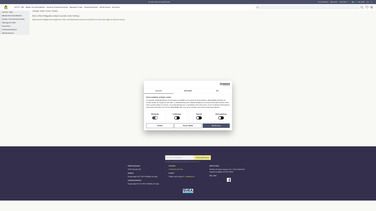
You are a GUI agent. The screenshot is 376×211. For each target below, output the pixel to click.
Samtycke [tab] (158, 91)
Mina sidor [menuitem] (333, 2)
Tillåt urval (188, 126)
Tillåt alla (216, 126)
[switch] (177, 117)
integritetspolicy (195, 161)
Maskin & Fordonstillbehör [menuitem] (12, 16)
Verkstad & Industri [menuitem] (91, 7)
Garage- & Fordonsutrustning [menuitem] (13, 19)
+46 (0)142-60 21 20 (176, 169)
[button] (367, 7)
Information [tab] (188, 91)
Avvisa (160, 126)
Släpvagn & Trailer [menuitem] (76, 7)
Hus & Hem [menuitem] (116, 7)
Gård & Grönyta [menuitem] (105, 7)
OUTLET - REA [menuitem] (19, 7)
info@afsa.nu (190, 176)
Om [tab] (217, 91)
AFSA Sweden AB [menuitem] (323, 2)
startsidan (98, 20)
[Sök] (362, 7)
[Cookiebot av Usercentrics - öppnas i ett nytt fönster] (221, 84)
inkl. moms (361, 2)
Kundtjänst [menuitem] (343, 2)
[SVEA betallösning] (188, 192)
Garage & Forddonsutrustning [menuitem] (57, 7)
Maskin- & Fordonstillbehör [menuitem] (35, 7)
